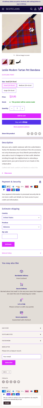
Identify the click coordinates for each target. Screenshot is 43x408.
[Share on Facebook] (28, 133)
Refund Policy (7, 253)
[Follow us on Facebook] (3, 381)
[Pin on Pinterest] (32, 133)
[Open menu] (3, 9)
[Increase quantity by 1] (22, 108)
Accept (7, 403)
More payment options (21, 127)
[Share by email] (39, 133)
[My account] (35, 9)
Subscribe (8, 362)
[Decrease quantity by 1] (12, 108)
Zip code (5, 232)
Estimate (8, 244)
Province (5, 223)
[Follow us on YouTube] (18, 381)
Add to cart (22, 116)
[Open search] (31, 9)
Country (5, 213)
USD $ (4, 372)
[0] (39, 9)
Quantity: (5, 108)
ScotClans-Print (8, 75)
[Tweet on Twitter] (35, 133)
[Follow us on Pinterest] (14, 381)
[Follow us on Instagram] (11, 381)
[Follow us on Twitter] (7, 381)
